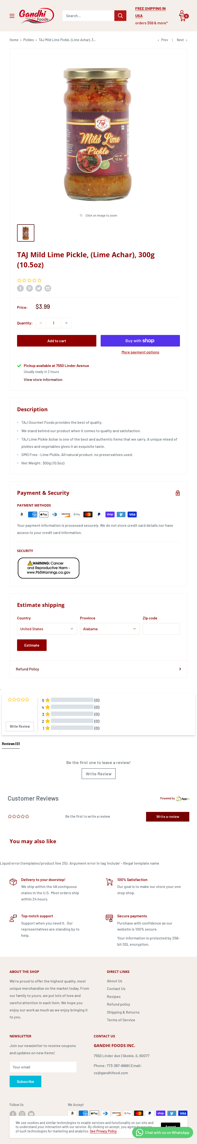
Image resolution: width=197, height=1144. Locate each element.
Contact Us (116, 988)
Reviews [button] (11, 744)
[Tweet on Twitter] (38, 288)
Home (14, 40)
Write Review (98, 773)
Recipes (114, 996)
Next (180, 40)
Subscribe (25, 1081)
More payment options (140, 352)
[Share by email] (47, 288)
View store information (43, 379)
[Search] (120, 15)
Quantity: (25, 323)
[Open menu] (12, 16)
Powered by (167, 798)
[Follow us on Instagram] (22, 1114)
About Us (114, 980)
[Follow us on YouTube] (31, 1114)
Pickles (28, 40)
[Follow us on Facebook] (13, 1114)
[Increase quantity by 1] (66, 323)
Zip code (150, 618)
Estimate (31, 645)
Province (87, 618)
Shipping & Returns (123, 1012)
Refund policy (118, 1004)
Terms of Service (121, 1019)
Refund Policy (27, 669)
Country (24, 618)
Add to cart (56, 340)
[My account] (181, 12)
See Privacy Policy (103, 1131)
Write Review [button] (20, 726)
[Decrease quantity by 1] (41, 323)
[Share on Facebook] (20, 288)
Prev (164, 40)
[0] (182, 18)
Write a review (167, 816)
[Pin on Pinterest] (29, 288)
